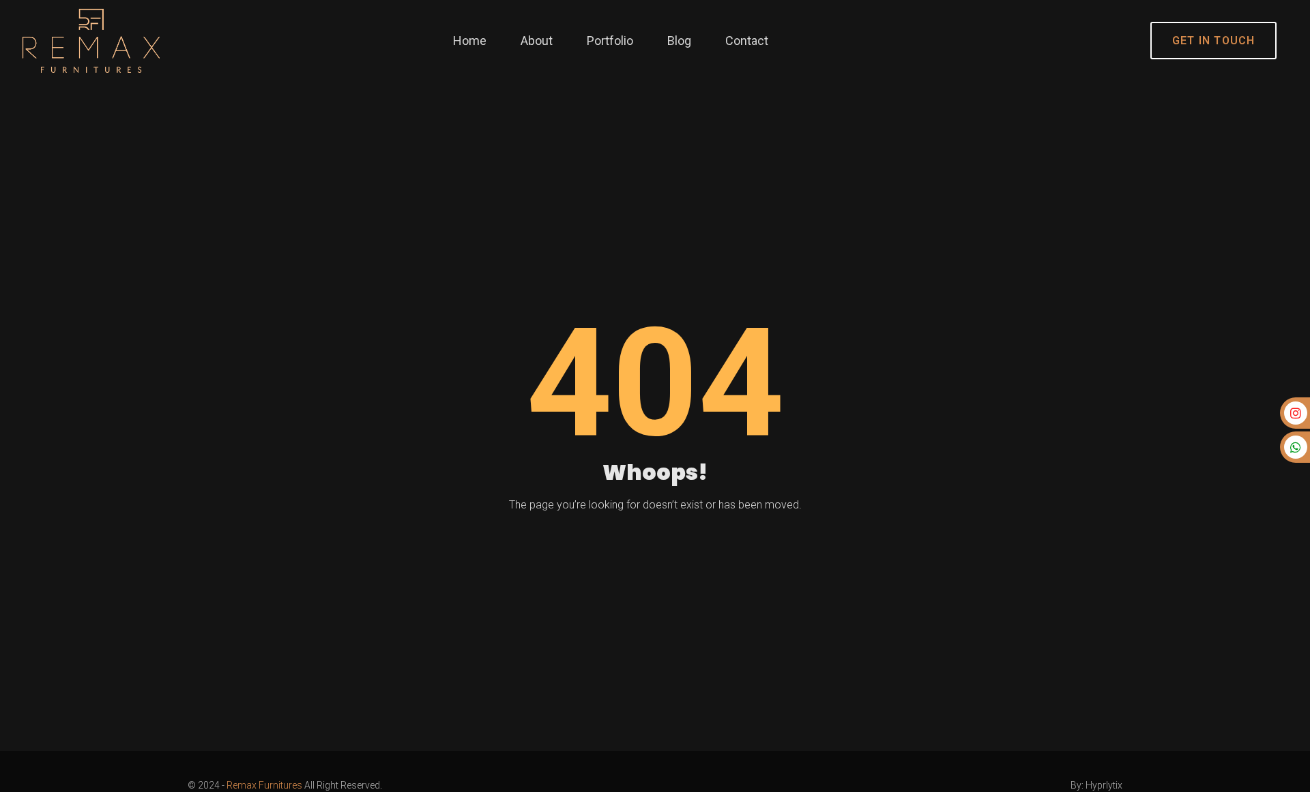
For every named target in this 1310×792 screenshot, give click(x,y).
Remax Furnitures (264, 785)
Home (469, 40)
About (537, 40)
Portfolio (610, 40)
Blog (679, 40)
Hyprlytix (1104, 785)
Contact (746, 40)
